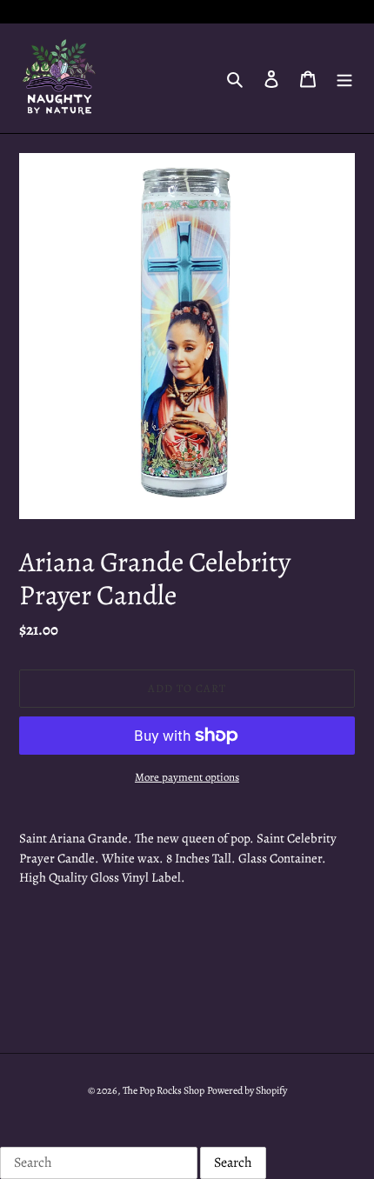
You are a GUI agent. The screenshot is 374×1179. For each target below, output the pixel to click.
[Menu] (344, 78)
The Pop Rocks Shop (163, 1090)
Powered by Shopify (247, 1090)
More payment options (187, 776)
